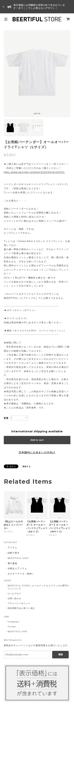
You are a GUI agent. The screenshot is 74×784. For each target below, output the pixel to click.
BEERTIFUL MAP (18, 558)
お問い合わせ (14, 598)
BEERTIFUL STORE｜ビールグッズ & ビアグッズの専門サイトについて (38, 587)
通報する (26, 466)
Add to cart (37, 440)
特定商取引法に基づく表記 (21, 608)
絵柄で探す (14, 552)
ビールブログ (14, 593)
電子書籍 (12, 563)
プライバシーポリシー (19, 603)
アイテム (12, 547)
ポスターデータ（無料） (21, 573)
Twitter (12, 626)
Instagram (14, 621)
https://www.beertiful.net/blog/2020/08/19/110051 (34, 172)
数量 (6, 418)
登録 (60, 654)
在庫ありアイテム (17, 568)
